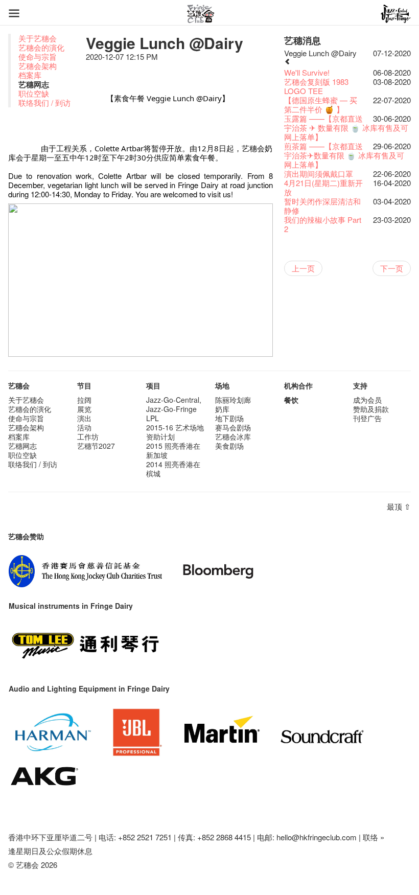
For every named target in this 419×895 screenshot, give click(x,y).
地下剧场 (229, 418)
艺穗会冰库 (233, 436)
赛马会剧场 (233, 427)
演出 (84, 418)
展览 (84, 409)
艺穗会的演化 (41, 47)
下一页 (391, 268)
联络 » (373, 837)
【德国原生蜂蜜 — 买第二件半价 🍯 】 (320, 104)
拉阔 (84, 400)
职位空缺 (33, 93)
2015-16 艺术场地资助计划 (175, 432)
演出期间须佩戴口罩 (318, 173)
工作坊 (88, 436)
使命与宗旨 (37, 56)
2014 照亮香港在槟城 (173, 468)
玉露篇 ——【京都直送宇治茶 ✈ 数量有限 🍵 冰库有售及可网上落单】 (346, 127)
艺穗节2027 (96, 446)
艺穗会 (19, 385)
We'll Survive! (307, 72)
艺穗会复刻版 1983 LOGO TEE (316, 86)
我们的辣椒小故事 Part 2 (322, 224)
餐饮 (291, 400)
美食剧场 (229, 446)
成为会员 (367, 400)
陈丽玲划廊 (233, 400)
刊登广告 (367, 418)
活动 (84, 427)
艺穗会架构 (37, 65)
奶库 (222, 409)
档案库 (29, 75)
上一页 (303, 268)
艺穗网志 (22, 446)
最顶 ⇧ (399, 506)
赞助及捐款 (371, 409)
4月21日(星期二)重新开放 (323, 187)
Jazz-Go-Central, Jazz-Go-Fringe (173, 404)
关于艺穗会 (37, 38)
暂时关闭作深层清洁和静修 (322, 206)
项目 (153, 385)
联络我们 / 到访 (44, 102)
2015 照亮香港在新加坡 (173, 450)
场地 (222, 385)
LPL (152, 418)
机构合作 (298, 385)
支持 (360, 385)
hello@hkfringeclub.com (316, 837)
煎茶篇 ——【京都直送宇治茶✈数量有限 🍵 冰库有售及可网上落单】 (344, 155)
